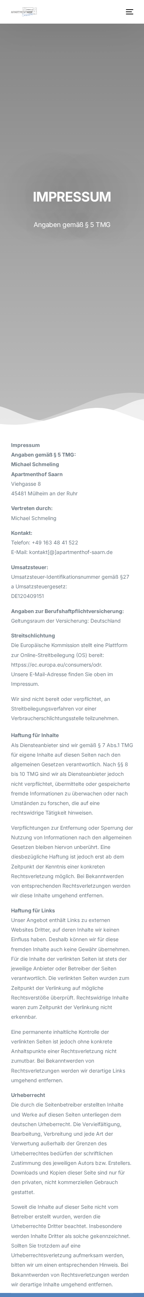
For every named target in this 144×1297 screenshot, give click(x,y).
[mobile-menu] (128, 11)
